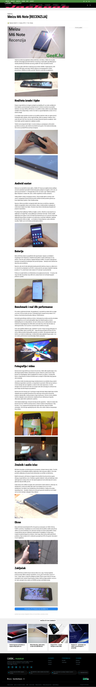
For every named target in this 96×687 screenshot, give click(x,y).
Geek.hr (49, 660)
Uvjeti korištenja (55, 684)
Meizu (38, 614)
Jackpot (32, 1)
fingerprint (27, 614)
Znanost (13, 1)
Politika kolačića (38, 684)
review (46, 614)
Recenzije (78, 662)
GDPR (27, 684)
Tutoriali (78, 664)
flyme (31, 614)
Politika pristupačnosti (47, 684)
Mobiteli (18, 1)
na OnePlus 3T (40, 105)
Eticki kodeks (31, 684)
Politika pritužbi (10, 684)
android (16, 614)
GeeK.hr (7, 1)
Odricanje (64, 662)
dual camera (21, 614)
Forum (23, 1)
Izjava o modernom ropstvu (19, 684)
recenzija (43, 614)
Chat (27, 1)
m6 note (35, 614)
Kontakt (63, 660)
